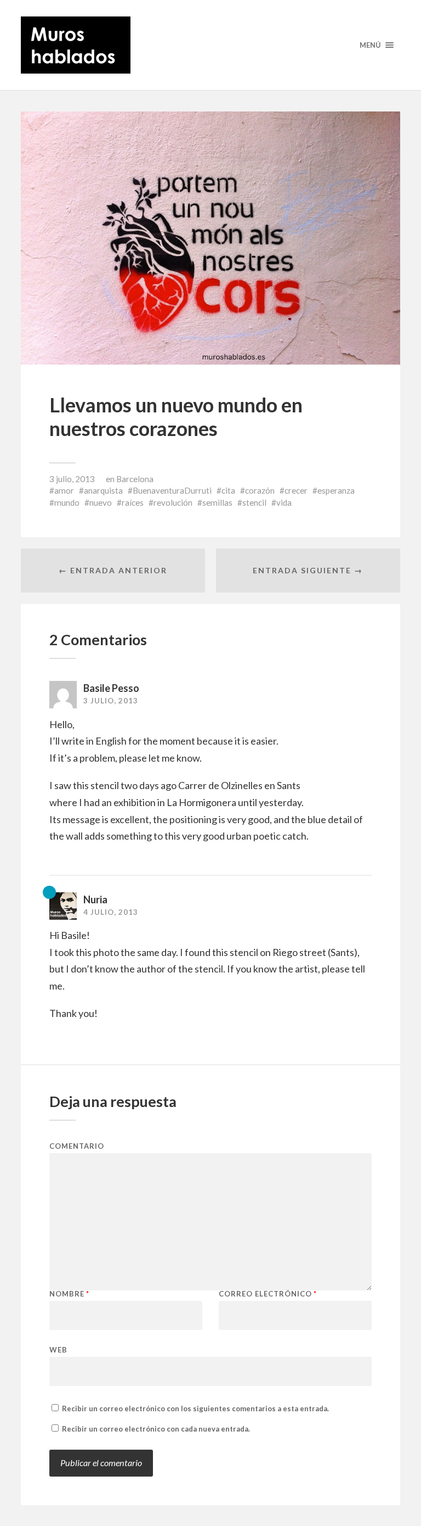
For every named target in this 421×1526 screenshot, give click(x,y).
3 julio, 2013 (72, 479)
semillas (217, 502)
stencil (254, 502)
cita (228, 490)
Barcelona (134, 479)
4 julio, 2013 (110, 912)
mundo (66, 502)
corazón (260, 490)
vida (284, 502)
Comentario (76, 1146)
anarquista (103, 490)
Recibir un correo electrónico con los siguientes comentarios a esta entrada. (195, 1408)
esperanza (336, 490)
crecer (296, 490)
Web (58, 1349)
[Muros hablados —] (210, 45)
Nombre (69, 1294)
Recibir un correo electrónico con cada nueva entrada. (156, 1428)
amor (64, 490)
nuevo (100, 502)
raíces (133, 502)
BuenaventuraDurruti (172, 490)
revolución (172, 502)
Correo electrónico (268, 1294)
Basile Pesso (111, 688)
